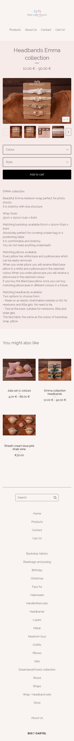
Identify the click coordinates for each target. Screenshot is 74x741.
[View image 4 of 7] (58, 132)
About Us (31, 29)
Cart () (60, 29)
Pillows (37, 653)
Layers (37, 620)
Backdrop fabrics (37, 553)
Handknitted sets (37, 603)
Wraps (37, 686)
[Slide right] (68, 132)
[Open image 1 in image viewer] (37, 101)
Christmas (37, 578)
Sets (37, 661)
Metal (37, 628)
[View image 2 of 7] (30, 132)
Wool (37, 702)
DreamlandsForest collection (37, 669)
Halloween (37, 595)
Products (15, 29)
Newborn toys (37, 636)
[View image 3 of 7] (44, 132)
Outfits (37, 644)
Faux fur (37, 586)
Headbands (37, 611)
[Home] (37, 12)
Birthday (37, 570)
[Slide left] (5, 132)
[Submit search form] (55, 497)
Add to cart (37, 174)
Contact (46, 29)
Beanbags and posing (37, 562)
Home (37, 513)
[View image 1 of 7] (16, 132)
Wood (37, 678)
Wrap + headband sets (37, 694)
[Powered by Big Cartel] (37, 733)
